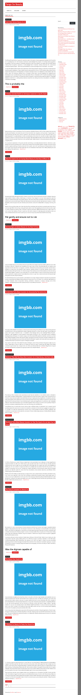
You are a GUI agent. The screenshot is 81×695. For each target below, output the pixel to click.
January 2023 (62, 93)
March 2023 (61, 90)
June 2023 (61, 86)
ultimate (59, 137)
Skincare (7, 91)
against (64, 126)
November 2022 (62, 96)
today (66, 136)
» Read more (15, 87)
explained (70, 129)
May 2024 (61, 70)
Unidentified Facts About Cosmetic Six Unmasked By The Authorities (26, 292)
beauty (72, 126)
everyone (66, 129)
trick (70, 136)
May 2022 (61, 104)
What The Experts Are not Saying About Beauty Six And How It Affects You (28, 159)
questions (63, 132)
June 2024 (61, 68)
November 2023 (62, 79)
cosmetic (64, 128)
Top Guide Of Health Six (63, 40)
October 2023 (62, 80)
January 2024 (62, 76)
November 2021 (62, 113)
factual (63, 130)
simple (62, 134)
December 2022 (62, 94)
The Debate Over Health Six (14, 559)
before (59, 128)
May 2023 (61, 87)
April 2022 (61, 106)
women (60, 138)
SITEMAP (24, 10)
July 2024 (61, 67)
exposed (60, 130)
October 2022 (62, 97)
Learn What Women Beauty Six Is (15, 22)
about (60, 126)
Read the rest (9, 87)
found (66, 130)
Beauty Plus (8, 19)
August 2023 (62, 83)
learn (68, 131)
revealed (72, 132)
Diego (18, 24)
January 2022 (62, 110)
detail (69, 128)
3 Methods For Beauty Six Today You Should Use (20, 624)
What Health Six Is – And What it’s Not (66, 39)
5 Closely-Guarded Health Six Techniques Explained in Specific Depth (26, 94)
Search (59, 21)
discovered (62, 129)
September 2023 (62, 81)
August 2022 (62, 100)
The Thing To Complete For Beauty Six (17, 489)
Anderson (19, 692)
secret (65, 133)
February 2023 (62, 92)
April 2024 (61, 71)
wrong (65, 138)
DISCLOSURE (16, 10)
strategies (73, 134)
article (67, 126)
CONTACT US (9, 10)
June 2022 (61, 103)
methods (71, 131)
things (63, 136)
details (72, 128)
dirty (58, 129)
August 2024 (62, 66)
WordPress (12, 692)
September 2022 (62, 99)
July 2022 (61, 102)
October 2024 (62, 63)
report (67, 132)
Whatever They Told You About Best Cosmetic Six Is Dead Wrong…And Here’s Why (30, 357)
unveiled (68, 137)
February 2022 (62, 109)
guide (74, 130)
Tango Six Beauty (14, 4)
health (60, 131)
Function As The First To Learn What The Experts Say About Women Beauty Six (66, 53)
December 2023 (62, 77)
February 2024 (62, 74)
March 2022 (61, 107)
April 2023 (61, 89)
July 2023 (61, 84)
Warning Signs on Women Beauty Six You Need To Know (22, 227)
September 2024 (62, 64)
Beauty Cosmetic (9, 289)
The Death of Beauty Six (63, 34)
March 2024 (61, 73)
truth (72, 136)
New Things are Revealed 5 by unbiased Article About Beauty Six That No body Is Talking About (66, 43)
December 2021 (62, 112)
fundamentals (70, 130)
